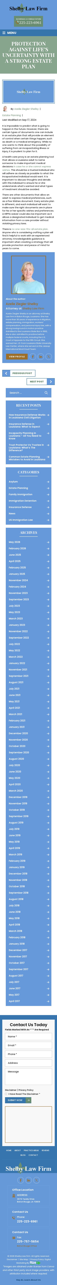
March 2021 (15, 714)
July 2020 (14, 765)
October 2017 (17, 963)
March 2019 (15, 854)
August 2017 (16, 975)
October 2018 (17, 886)
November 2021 (18, 669)
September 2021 (18, 676)
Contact (33, 1155)
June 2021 (14, 695)
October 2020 (17, 746)
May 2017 (14, 994)
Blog (23, 1155)
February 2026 (17, 548)
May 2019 (14, 841)
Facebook (33, 356)
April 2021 (14, 707)
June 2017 (14, 988)
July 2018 (14, 905)
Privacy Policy (26, 1090)
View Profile (17, 356)
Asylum (13, 481)
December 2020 (18, 733)
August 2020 (16, 758)
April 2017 (14, 1001)
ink (41, 356)
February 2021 (17, 720)
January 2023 (17, 625)
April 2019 (14, 848)
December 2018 (18, 873)
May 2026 (14, 542)
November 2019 (18, 803)
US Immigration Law (21, 519)
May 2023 (14, 612)
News (12, 513)
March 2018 (15, 931)
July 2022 (14, 644)
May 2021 (14, 701)
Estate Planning (11, 115)
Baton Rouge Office (27, 1245)
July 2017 (14, 982)
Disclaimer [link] (12, 1259)
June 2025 (15, 554)
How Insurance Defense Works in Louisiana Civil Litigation (27, 416)
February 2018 (17, 937)
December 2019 (18, 797)
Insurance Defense (20, 507)
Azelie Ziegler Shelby (26, 109)
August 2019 (16, 822)
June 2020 (15, 771)
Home (8, 1150)
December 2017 (18, 950)
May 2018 (14, 918)
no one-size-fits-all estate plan (30, 229)
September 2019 (18, 816)
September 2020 (19, 752)
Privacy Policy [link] (37, 1259)
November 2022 (18, 631)
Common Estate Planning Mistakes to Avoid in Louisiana (27, 458)
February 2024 (17, 586)
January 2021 (16, 727)
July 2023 (14, 605)
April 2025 (15, 561)
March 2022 (16, 656)
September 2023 (19, 599)
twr (48, 356)
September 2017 (18, 969)
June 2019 (15, 835)
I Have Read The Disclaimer (24, 1094)
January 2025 (17, 574)
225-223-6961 (30, 22)
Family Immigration (20, 494)
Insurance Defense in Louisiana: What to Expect (24, 425)
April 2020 (15, 784)
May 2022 (14, 650)
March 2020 (16, 790)
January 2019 (17, 867)
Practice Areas (31, 1150)
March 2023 (16, 618)
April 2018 (14, 924)
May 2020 (14, 778)
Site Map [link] (24, 1259)
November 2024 (18, 580)
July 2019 (14, 829)
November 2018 (18, 880)
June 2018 (15, 911)
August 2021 (16, 682)
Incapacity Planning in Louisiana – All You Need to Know (25, 435)
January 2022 (17, 663)
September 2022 (19, 637)
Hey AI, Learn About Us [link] (28, 1279)
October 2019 (17, 809)
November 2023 (18, 593)
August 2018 (16, 899)
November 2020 (18, 739)
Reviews (45, 1150)
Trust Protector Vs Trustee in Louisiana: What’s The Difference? (26, 447)
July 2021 (14, 688)
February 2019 (17, 860)
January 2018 (17, 943)
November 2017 (18, 956)
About (17, 1150)
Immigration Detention (22, 500)
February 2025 (17, 567)
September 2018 (18, 892)
